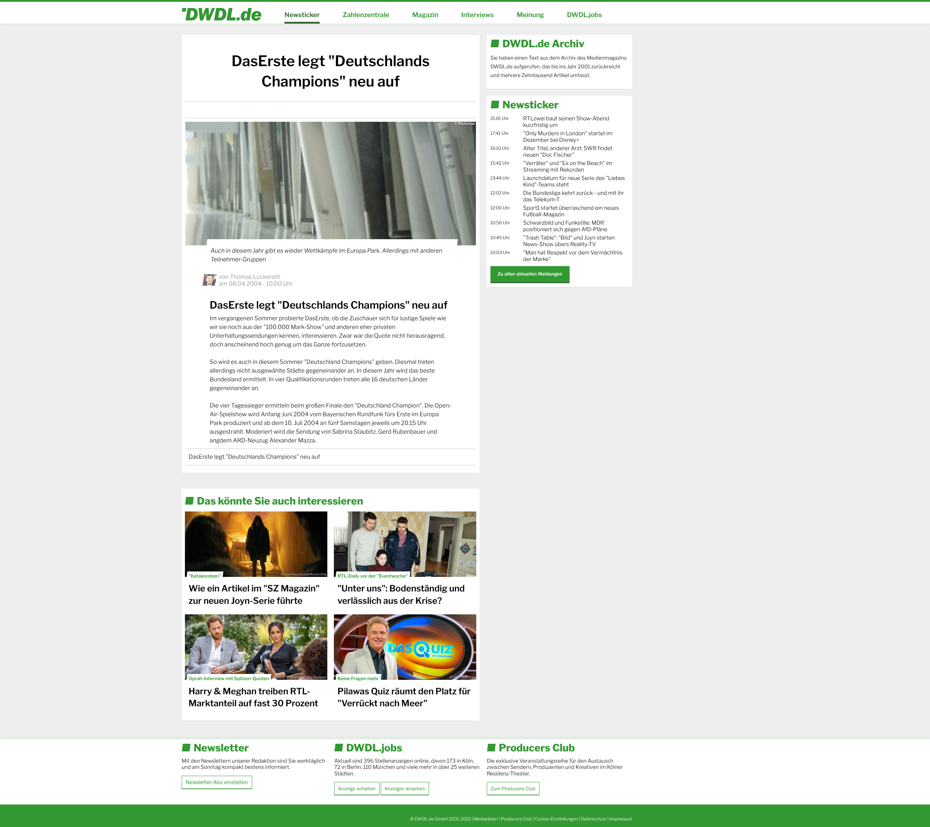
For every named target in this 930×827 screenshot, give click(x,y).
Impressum (620, 819)
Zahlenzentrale (366, 15)
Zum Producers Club (513, 788)
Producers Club (516, 819)
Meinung (530, 15)
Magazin (425, 15)
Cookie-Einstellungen (556, 819)
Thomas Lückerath (255, 276)
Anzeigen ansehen (405, 788)
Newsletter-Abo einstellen (217, 782)
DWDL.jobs (584, 15)
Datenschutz (593, 819)
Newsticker (302, 15)
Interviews (477, 15)
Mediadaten (486, 819)
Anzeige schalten (357, 788)
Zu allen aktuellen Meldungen (530, 274)
